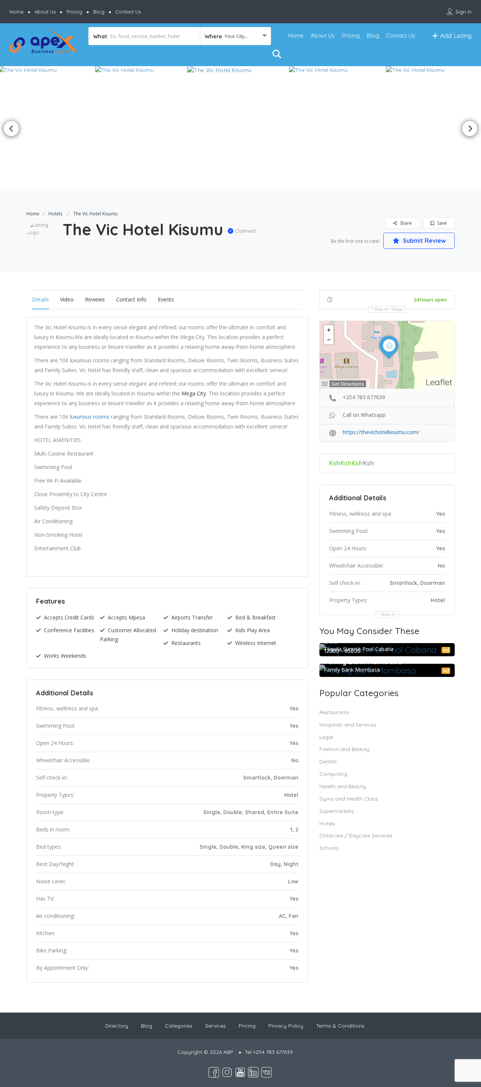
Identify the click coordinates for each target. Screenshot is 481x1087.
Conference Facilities (69, 630)
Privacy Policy (285, 1025)
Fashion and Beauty (344, 749)
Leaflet (439, 382)
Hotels (55, 213)
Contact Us (128, 12)
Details (40, 299)
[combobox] (235, 36)
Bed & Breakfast (255, 617)
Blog (98, 12)
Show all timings (389, 309)
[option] (143, 70)
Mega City (194, 393)
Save (441, 223)
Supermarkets (336, 811)
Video (67, 299)
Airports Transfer (192, 617)
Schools (329, 848)
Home (16, 12)
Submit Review (423, 240)
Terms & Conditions (340, 1025)
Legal (326, 737)
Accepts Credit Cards (69, 617)
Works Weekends (65, 655)
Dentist (328, 761)
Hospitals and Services (347, 724)
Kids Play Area (252, 630)
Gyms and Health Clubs (348, 798)
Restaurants (186, 642)
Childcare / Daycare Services (355, 835)
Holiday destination (194, 630)
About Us (45, 12)
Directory (116, 1025)
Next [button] (469, 128)
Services (215, 1025)
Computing (333, 774)
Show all (388, 614)
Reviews (95, 299)
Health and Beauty (342, 786)
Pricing (74, 12)
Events (166, 299)
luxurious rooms (89, 416)
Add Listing (455, 35)
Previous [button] (11, 128)
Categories (178, 1025)
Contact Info (131, 299)
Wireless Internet (255, 642)
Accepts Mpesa (126, 617)
